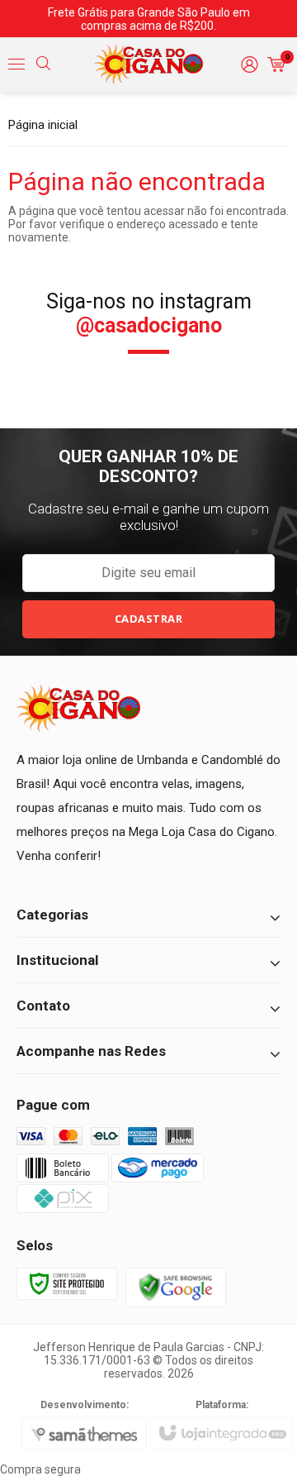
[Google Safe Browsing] (175, 1286)
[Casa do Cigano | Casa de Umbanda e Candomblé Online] (148, 64)
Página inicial (43, 124)
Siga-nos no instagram (149, 313)
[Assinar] (148, 619)
